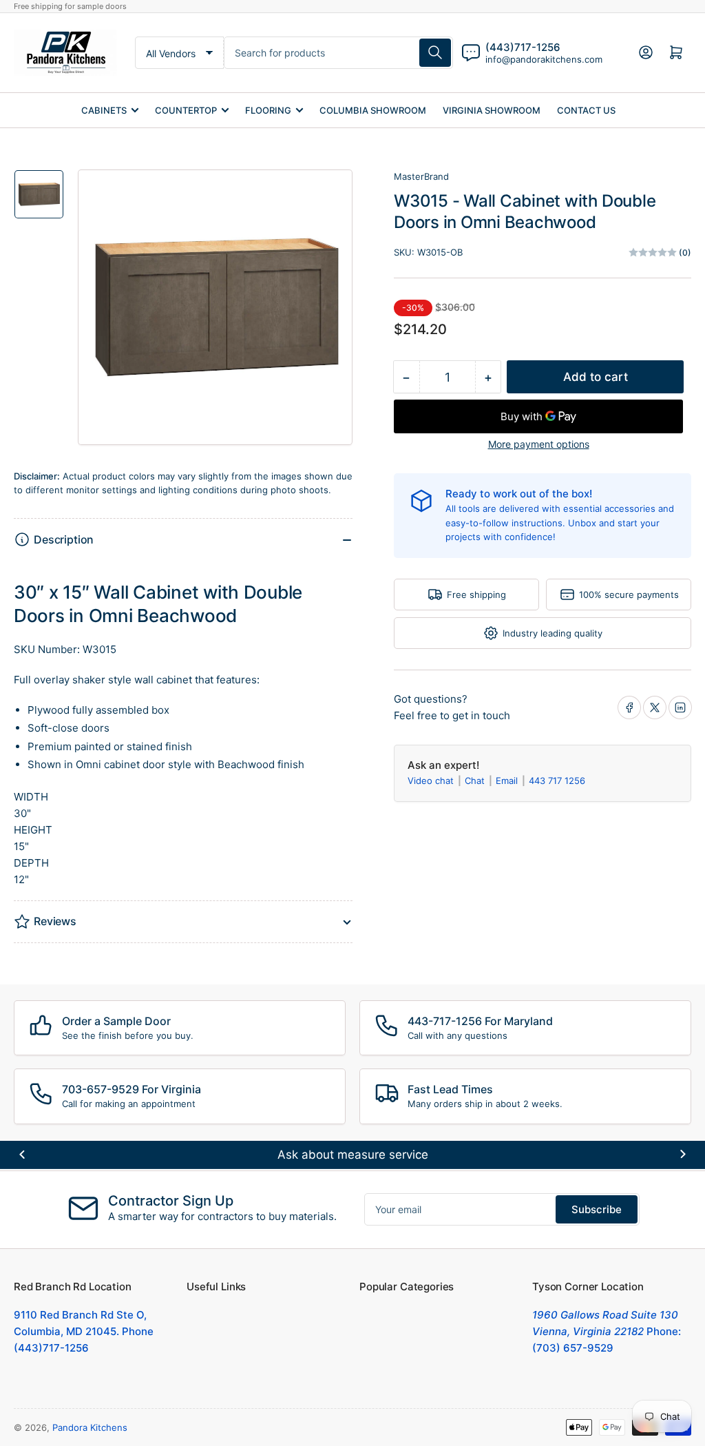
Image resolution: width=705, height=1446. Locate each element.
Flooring (268, 110)
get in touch (481, 715)
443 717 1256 (557, 780)
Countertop (186, 110)
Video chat (432, 780)
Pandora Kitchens (89, 1427)
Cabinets (104, 110)
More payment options (538, 444)
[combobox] (338, 53)
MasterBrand (421, 176)
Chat (476, 780)
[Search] (435, 52)
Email (508, 780)
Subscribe (596, 1209)
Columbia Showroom (372, 110)
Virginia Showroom (491, 110)
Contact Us (586, 110)
